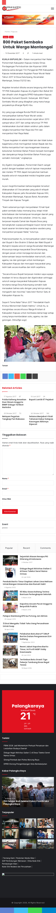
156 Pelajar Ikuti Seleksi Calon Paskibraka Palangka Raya (26, 803)
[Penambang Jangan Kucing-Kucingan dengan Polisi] (45, 844)
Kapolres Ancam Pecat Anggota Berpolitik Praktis (36, 605)
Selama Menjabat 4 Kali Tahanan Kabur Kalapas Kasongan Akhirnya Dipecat (41, 420)
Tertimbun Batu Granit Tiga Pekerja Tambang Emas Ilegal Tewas (34, 662)
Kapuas (14, 31)
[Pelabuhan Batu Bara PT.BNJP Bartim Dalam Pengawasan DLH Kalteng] (10, 638)
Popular (9, 548)
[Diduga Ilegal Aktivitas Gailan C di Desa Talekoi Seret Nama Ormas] (10, 572)
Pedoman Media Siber (25, 858)
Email (5, 489)
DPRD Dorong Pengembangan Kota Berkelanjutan (25, 764)
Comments (45, 548)
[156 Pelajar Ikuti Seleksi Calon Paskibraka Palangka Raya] (28, 792)
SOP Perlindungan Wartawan (14, 861)
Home (7, 31)
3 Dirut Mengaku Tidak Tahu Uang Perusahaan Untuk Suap (26, 625)
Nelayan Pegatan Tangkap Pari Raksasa (13, 417)
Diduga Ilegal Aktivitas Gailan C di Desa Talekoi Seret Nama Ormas (36, 571)
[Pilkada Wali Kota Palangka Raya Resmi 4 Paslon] (10, 844)
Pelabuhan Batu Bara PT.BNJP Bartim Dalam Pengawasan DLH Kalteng (35, 636)
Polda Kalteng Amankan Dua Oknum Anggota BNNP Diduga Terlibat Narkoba (14, 403)
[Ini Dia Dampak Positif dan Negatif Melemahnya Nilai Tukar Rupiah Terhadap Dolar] (10, 833)
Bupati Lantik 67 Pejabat (41, 399)
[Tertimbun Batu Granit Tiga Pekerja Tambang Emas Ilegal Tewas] (10, 663)
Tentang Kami (9, 858)
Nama (5, 478)
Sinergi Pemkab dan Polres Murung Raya (21, 760)
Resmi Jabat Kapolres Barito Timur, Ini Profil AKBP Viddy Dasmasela (34, 649)
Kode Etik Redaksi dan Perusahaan (16, 866)
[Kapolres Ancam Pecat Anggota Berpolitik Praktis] (10, 608)
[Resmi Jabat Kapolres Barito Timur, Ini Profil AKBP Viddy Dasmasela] (10, 650)
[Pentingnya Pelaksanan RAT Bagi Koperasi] (45, 833)
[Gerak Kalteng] (11, 8)
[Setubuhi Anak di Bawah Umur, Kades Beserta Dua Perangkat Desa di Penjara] (28, 823)
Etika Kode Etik (34, 861)
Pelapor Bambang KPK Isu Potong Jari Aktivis (25, 616)
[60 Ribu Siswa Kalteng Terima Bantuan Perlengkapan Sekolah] (10, 596)
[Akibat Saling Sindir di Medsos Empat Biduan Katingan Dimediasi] (45, 823)
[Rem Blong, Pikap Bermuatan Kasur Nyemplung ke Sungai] (28, 844)
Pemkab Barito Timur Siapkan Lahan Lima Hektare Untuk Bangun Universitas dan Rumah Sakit (27, 583)
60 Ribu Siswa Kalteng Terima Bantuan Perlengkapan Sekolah (35, 593)
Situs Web (6, 499)
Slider (11, 37)
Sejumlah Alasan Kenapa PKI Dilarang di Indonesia (34, 558)
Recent (26, 548)
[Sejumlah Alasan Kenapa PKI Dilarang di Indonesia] (10, 560)
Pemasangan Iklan (9, 864)
